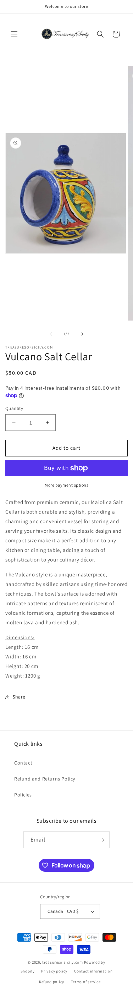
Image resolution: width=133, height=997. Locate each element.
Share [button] (19, 697)
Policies (23, 794)
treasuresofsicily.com (62, 962)
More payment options (66, 485)
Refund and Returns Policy (44, 779)
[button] (14, 34)
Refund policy (51, 981)
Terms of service (86, 981)
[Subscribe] (102, 840)
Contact (23, 763)
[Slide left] (51, 334)
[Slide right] (82, 334)
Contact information (93, 971)
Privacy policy (54, 971)
